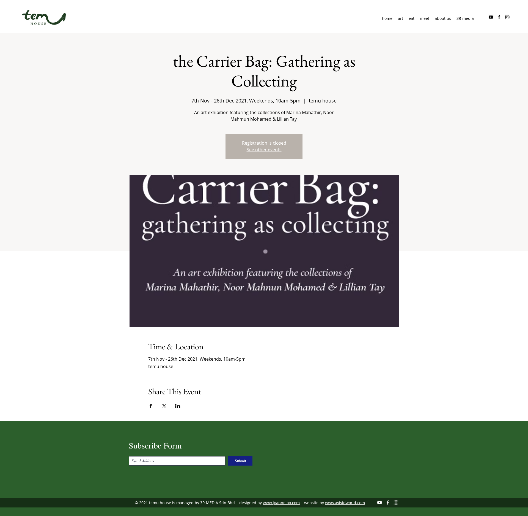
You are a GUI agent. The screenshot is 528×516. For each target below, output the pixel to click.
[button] (443, 18)
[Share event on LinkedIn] (177, 406)
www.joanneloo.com (281, 502)
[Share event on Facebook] (150, 406)
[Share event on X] (164, 406)
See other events (264, 150)
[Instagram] (507, 17)
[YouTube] (491, 17)
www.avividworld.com (345, 502)
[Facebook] (499, 17)
